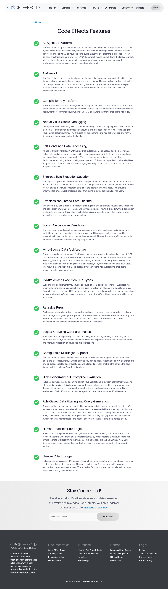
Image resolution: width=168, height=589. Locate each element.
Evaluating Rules (56, 557)
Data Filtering (54, 560)
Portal (156, 8)
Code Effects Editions (88, 553)
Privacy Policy (146, 557)
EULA (142, 550)
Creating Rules (55, 553)
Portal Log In (84, 560)
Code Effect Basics (57, 550)
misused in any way (95, 507)
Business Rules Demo (120, 550)
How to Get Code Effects (90, 550)
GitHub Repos (117, 557)
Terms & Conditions (148, 553)
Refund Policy (146, 560)
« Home (37, 22)
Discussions (116, 560)
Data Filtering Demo (119, 553)
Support (140, 7)
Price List (82, 557)
